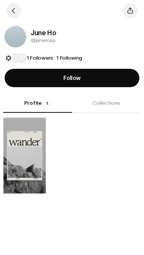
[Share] (130, 10)
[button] (15, 36)
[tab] (37, 105)
